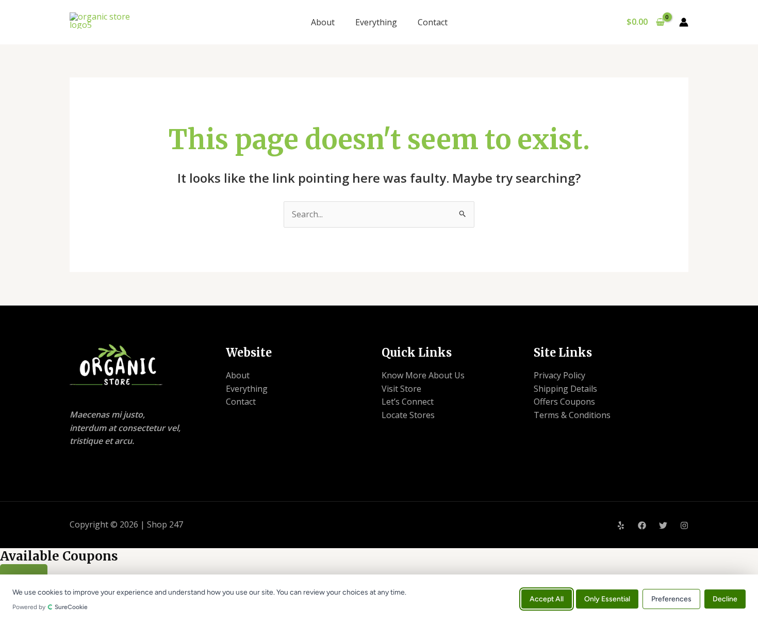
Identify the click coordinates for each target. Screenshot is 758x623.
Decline (725, 598)
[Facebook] (642, 525)
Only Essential (607, 598)
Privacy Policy (559, 375)
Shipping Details (565, 388)
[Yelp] (621, 525)
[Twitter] (663, 525)
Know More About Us (423, 375)
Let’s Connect (408, 401)
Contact (433, 22)
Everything (376, 22)
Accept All (547, 598)
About (323, 22)
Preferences (671, 598)
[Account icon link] (683, 22)
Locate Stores (408, 415)
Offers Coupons (564, 401)
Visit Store (401, 388)
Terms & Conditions (572, 415)
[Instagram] (684, 525)
